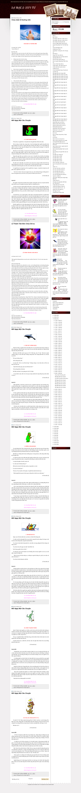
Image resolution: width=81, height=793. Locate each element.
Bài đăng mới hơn (15, 779)
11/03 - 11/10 (58, 334)
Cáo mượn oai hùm (62, 277)
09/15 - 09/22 (58, 346)
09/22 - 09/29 (58, 345)
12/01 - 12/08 (58, 327)
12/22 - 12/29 (58, 322)
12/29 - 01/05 (58, 320)
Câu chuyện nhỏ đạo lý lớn (58, 41)
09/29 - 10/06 (58, 343)
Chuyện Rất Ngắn (56, 47)
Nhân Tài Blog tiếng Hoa (58, 304)
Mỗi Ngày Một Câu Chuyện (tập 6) (60, 107)
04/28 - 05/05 (58, 396)
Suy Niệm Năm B (20, 114)
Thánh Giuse (55, 180)
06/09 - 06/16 (58, 371)
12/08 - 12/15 (58, 325)
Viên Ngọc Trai (56, 190)
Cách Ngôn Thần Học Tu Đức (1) (59, 40)
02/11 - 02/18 (58, 415)
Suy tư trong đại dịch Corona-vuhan (60, 163)
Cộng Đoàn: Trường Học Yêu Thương (60, 50)
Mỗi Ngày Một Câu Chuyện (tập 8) (60, 113)
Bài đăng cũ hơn (45, 779)
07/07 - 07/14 (58, 364)
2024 (55, 318)
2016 (55, 438)
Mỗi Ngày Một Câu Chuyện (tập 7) (60, 110)
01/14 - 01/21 (58, 422)
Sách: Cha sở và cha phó (58, 138)
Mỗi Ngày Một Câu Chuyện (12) (59, 74)
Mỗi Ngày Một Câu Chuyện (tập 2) (60, 96)
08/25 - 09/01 (58, 352)
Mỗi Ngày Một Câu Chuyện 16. (59, 120)
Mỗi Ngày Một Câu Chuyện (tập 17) (60, 93)
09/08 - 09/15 (58, 348)
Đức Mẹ (54, 53)
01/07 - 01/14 (58, 424)
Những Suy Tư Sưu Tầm (58, 129)
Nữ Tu (54, 132)
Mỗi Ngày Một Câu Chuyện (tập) (59, 119)
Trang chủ (30, 778)
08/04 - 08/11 (58, 357)
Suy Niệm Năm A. (56, 157)
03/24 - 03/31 (58, 405)
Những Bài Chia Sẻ (56, 126)
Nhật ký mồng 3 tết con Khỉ (58, 123)
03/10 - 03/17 (58, 408)
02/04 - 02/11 (58, 417)
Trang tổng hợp (56, 307)
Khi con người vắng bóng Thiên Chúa (60, 61)
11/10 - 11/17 (58, 332)
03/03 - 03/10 (58, 410)
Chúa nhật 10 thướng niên (21, 20)
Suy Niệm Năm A (56, 156)
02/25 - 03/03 (58, 412)
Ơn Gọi (54, 137)
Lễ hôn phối (59, 259)
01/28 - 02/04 (58, 419)
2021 (55, 430)
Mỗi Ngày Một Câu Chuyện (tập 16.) (60, 87)
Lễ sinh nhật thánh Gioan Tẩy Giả (59, 70)
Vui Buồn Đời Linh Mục (57, 192)
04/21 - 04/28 (58, 398)
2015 (55, 440)
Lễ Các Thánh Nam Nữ (57, 63)
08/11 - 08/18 (58, 355)
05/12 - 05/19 (58, 392)
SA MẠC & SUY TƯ (23, 8)
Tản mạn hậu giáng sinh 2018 (59, 174)
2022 (55, 428)
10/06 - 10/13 (58, 341)
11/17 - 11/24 (58, 331)
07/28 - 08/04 (58, 359)
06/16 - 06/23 (58, 369)
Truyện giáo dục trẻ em (57, 184)
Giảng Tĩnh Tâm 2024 (57, 55)
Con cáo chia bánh (61, 209)
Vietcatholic (55, 308)
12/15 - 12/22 (58, 324)
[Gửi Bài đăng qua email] (28, 219)
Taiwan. (54, 166)
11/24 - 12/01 (58, 329)
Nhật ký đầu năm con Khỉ (58, 122)
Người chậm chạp (61, 239)
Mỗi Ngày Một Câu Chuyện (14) (59, 77)
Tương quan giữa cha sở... (58, 187)
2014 (55, 442)
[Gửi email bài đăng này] (29, 113)
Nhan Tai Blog (20, 219)
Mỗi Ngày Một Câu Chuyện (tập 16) (60, 90)
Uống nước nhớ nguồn (57, 189)
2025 (55, 317)
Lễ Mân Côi (55, 68)
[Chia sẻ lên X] (32, 113)
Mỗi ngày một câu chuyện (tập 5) (59, 104)
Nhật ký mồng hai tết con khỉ (58, 125)
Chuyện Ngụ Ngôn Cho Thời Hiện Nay (60, 44)
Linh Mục (54, 71)
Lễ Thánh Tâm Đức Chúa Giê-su (23, 224)
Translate (56, 23)
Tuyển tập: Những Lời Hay (58, 186)
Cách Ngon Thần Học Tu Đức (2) (59, 38)
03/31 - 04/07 (58, 403)
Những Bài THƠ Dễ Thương (58, 128)
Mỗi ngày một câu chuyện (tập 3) (59, 99)
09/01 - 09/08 (58, 350)
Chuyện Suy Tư (56, 49)
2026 (55, 315)
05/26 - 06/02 (58, 389)
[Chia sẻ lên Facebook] (33, 113)
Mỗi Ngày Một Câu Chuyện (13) (59, 76)
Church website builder (50, 784)
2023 (55, 426)
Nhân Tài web (55, 305)
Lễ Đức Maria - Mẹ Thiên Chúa (59, 65)
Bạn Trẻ (54, 37)
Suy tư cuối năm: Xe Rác (58, 162)
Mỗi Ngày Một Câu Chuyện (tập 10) (23, 687)
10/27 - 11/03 (58, 336)
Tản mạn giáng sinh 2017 (58, 172)
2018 (55, 435)
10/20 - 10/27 (58, 338)
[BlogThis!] (31, 113)
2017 (55, 437)
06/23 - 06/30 (58, 368)
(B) (53, 35)
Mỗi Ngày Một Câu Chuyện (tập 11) (23, 220)
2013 (55, 444)
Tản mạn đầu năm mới (57, 171)
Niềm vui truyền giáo (57, 131)
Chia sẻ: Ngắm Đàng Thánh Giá (59, 43)
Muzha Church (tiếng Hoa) (58, 302)
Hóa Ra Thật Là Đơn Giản (58, 59)
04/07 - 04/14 (58, 401)
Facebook (55, 301)
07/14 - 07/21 (58, 362)
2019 (55, 433)
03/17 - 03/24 (58, 406)
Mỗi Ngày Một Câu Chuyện (21, 120)
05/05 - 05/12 (58, 394)
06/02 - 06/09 (58, 373)
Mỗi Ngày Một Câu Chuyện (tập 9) (60, 116)
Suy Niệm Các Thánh (57, 154)
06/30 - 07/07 (58, 366)
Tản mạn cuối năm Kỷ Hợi (58, 169)
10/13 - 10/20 (58, 339)
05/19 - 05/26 (58, 391)
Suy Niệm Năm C (56, 160)
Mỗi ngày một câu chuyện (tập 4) (59, 102)
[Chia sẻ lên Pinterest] (34, 113)
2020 (55, 431)
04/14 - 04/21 (58, 399)
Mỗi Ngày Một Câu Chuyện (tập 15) (60, 85)
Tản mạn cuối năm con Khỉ (58, 168)
